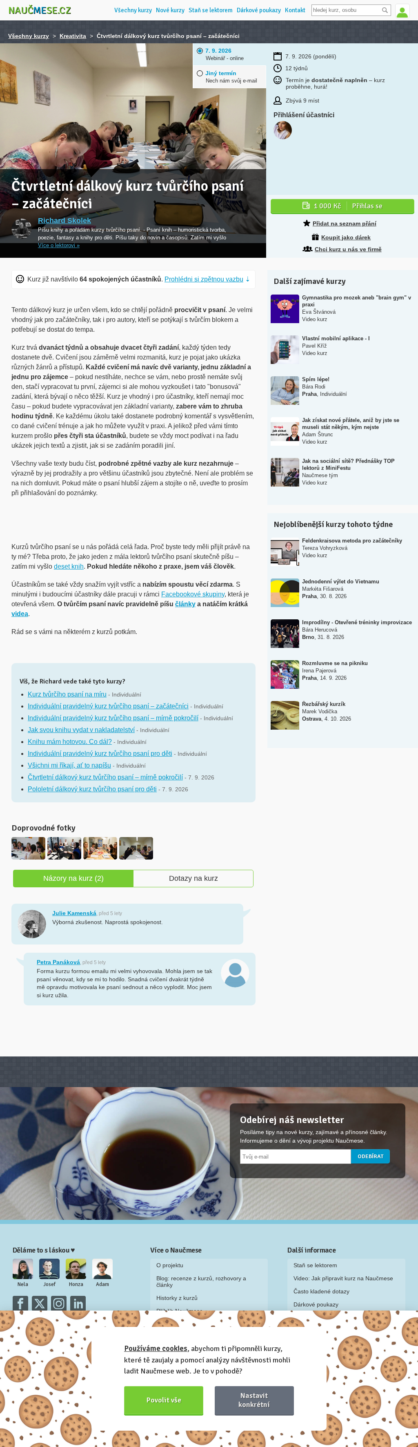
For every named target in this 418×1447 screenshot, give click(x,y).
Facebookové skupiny (193, 594)
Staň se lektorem (211, 10)
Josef (49, 1284)
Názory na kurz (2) (73, 878)
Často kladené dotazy (321, 1291)
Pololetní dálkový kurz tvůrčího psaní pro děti (92, 789)
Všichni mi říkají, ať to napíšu (69, 765)
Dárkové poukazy (259, 10)
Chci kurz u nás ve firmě (348, 249)
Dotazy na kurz (193, 878)
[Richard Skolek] (21, 229)
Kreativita (73, 36)
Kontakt (295, 10)
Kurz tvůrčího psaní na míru (67, 694)
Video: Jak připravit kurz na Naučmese (343, 1278)
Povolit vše (164, 1400)
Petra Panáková (58, 962)
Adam (102, 1284)
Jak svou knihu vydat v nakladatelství (81, 729)
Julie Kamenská (74, 913)
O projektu (169, 1265)
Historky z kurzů (177, 1298)
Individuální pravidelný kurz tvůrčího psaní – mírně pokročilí (113, 718)
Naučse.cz (39, 10)
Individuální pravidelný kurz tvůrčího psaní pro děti (100, 753)
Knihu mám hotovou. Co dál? (70, 741)
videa (19, 613)
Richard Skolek (64, 221)
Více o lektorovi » (59, 245)
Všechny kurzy (133, 10)
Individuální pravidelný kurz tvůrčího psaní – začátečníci (108, 706)
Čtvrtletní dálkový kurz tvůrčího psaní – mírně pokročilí (105, 777)
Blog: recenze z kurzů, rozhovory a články (201, 1281)
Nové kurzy (170, 10)
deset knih (69, 566)
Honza (76, 1284)
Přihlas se (348, 205)
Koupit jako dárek (346, 237)
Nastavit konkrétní (254, 1400)
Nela (23, 1284)
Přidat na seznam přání (344, 223)
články (185, 604)
